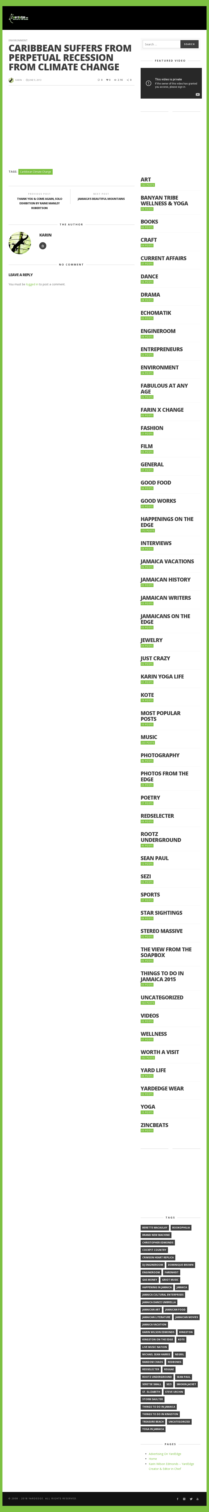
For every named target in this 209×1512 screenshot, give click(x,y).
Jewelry (151, 640)
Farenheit (172, 1272)
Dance (149, 276)
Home (153, 1459)
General (152, 464)
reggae (169, 1369)
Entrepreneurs (162, 349)
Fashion (152, 428)
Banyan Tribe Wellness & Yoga (164, 200)
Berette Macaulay (154, 1227)
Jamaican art (151, 1309)
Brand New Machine (156, 1235)
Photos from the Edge (164, 776)
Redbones (174, 1362)
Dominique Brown (180, 1265)
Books (149, 222)
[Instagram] (184, 1499)
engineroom (151, 1272)
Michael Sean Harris (156, 1354)
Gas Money (149, 1279)
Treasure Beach (153, 1421)
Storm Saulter (152, 1399)
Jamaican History (165, 580)
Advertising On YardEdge (165, 1454)
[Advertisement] (126, 18)
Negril (179, 1354)
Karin (18, 79)
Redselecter (157, 816)
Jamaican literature (156, 1317)
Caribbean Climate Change (35, 171)
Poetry (150, 798)
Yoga (148, 1107)
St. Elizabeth (151, 1392)
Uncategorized (162, 997)
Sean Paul (155, 858)
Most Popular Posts (160, 716)
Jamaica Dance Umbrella (159, 1302)
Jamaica (182, 1287)
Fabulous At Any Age (164, 388)
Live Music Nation (154, 1347)
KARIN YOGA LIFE (162, 677)
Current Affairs (163, 258)
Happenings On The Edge (167, 522)
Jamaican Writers (166, 598)
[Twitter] (191, 1499)
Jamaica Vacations (167, 561)
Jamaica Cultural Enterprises (162, 1294)
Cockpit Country (154, 1250)
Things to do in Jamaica (158, 1406)
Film (147, 446)
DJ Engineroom (152, 1265)
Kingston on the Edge (157, 1339)
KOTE (147, 695)
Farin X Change (162, 410)
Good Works (158, 501)
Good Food (156, 483)
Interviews (156, 543)
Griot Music (170, 1279)
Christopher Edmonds (157, 1242)
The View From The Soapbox (166, 952)
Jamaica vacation (154, 1324)
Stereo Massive (161, 931)
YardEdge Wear (162, 1088)
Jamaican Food (175, 1309)
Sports (150, 895)
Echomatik (156, 313)
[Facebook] (177, 1499)
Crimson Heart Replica (158, 1257)
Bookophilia (181, 1227)
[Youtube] (197, 1499)
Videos (150, 1016)
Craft (149, 240)
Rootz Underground (161, 837)
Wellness (154, 1034)
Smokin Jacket (186, 1384)
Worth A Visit (160, 1052)
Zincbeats (154, 1125)
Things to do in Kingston (160, 1414)
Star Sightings (161, 913)
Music (149, 737)
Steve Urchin (174, 1392)
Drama (150, 295)
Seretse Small (151, 1384)
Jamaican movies (186, 1317)
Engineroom (158, 331)
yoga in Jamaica (153, 1429)
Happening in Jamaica (157, 1287)
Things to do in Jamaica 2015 (162, 976)
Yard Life (153, 1070)
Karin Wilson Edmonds (158, 1332)
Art (146, 179)
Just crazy (155, 658)
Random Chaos (152, 1362)
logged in (32, 284)
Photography (160, 755)
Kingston (186, 1332)
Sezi (146, 876)
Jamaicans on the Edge (165, 619)
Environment (18, 40)
